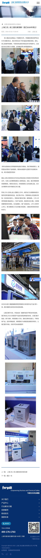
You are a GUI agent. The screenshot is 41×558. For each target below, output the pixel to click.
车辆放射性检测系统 (14, 550)
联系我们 (7, 523)
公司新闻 (18, 24)
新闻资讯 (12, 24)
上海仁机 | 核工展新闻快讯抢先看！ (14, 472)
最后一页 (6, 476)
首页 (8, 24)
